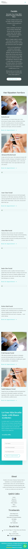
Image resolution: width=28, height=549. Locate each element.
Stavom (19, 545)
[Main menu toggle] (25, 2)
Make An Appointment (12, 455)
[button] (25, 546)
